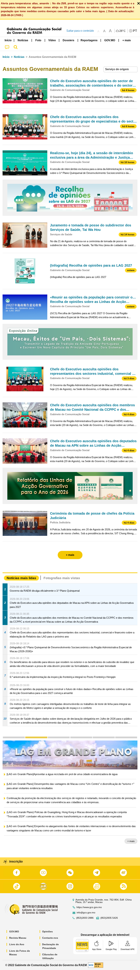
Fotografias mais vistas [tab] (62, 578)
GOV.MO (14, 931)
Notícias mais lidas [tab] (21, 578)
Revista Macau (17, 937)
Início (6, 56)
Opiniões (47, 931)
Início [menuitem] (8, 40)
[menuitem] (23, 40)
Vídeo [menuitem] (52, 40)
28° (122, 31)
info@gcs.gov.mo (86, 912)
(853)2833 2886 (85, 918)
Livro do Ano (16, 944)
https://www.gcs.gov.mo (89, 907)
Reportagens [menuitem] (89, 40)
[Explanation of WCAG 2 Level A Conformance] (95, 964)
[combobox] (120, 69)
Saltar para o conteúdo (80, 30)
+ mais (131, 846)
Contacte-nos (50, 937)
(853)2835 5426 (109, 918)
